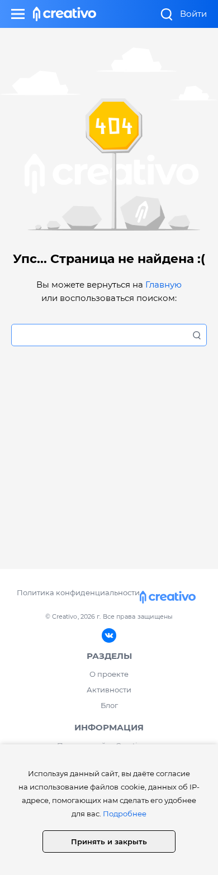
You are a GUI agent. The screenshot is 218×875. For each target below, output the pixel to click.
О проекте (109, 674)
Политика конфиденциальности (78, 592)
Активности (109, 689)
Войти (193, 13)
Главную (163, 284)
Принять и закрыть (109, 841)
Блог (109, 705)
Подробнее (124, 813)
